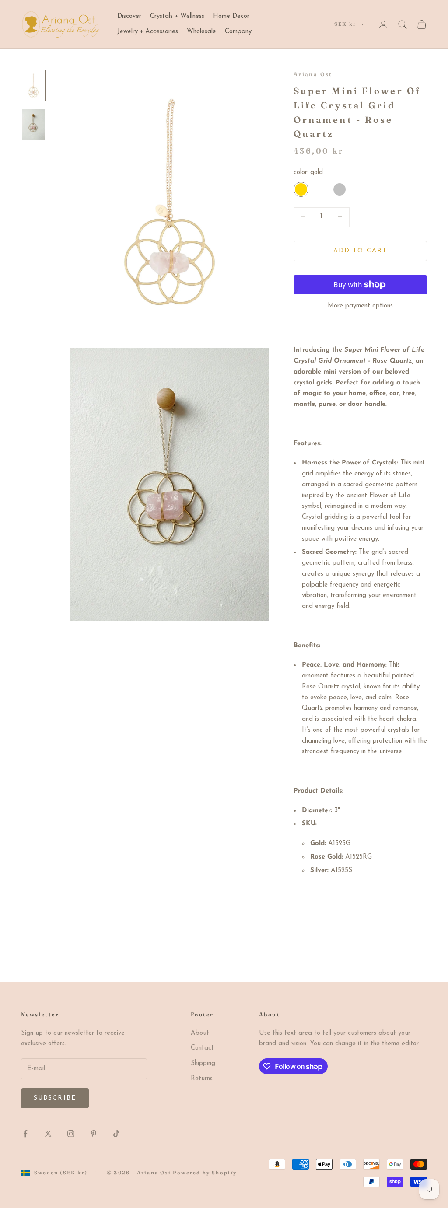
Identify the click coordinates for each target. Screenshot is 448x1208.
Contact (202, 1048)
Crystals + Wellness (177, 16)
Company (238, 31)
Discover (129, 16)
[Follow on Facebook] (25, 1133)
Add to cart (360, 251)
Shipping (203, 1063)
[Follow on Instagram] (70, 1133)
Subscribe (55, 1098)
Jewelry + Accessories (147, 31)
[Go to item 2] (33, 124)
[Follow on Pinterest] (93, 1133)
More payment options (360, 306)
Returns (202, 1078)
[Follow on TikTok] (116, 1133)
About (200, 1033)
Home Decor (231, 16)
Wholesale (201, 31)
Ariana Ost (313, 74)
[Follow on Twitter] (48, 1133)
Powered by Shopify (205, 1173)
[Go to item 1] (33, 85)
